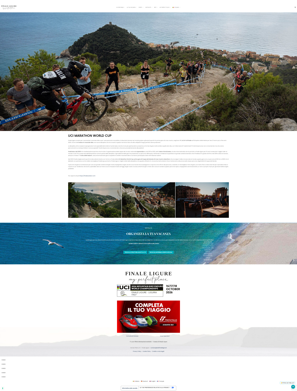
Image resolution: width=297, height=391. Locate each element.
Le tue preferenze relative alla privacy (155, 387)
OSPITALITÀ (148, 7)
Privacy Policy (137, 351)
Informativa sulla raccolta (129, 388)
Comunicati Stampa (132, 336)
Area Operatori (164, 336)
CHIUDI (4, 360)
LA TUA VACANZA (131, 7)
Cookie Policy (147, 351)
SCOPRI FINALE (120, 7)
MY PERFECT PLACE (164, 7)
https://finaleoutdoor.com (87, 176)
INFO (155, 7)
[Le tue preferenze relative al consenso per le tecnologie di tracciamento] (2, 388)
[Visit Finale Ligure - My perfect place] (9, 7)
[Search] (295, 7)
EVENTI (140, 7)
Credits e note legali (158, 351)
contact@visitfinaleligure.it (159, 348)
